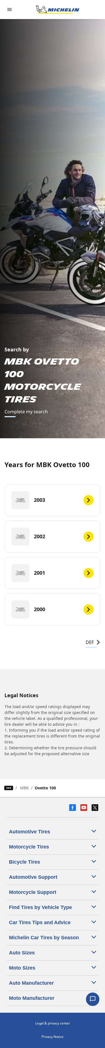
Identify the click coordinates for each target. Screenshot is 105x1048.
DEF (90, 642)
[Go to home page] (57, 9)
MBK (24, 787)
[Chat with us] (92, 999)
